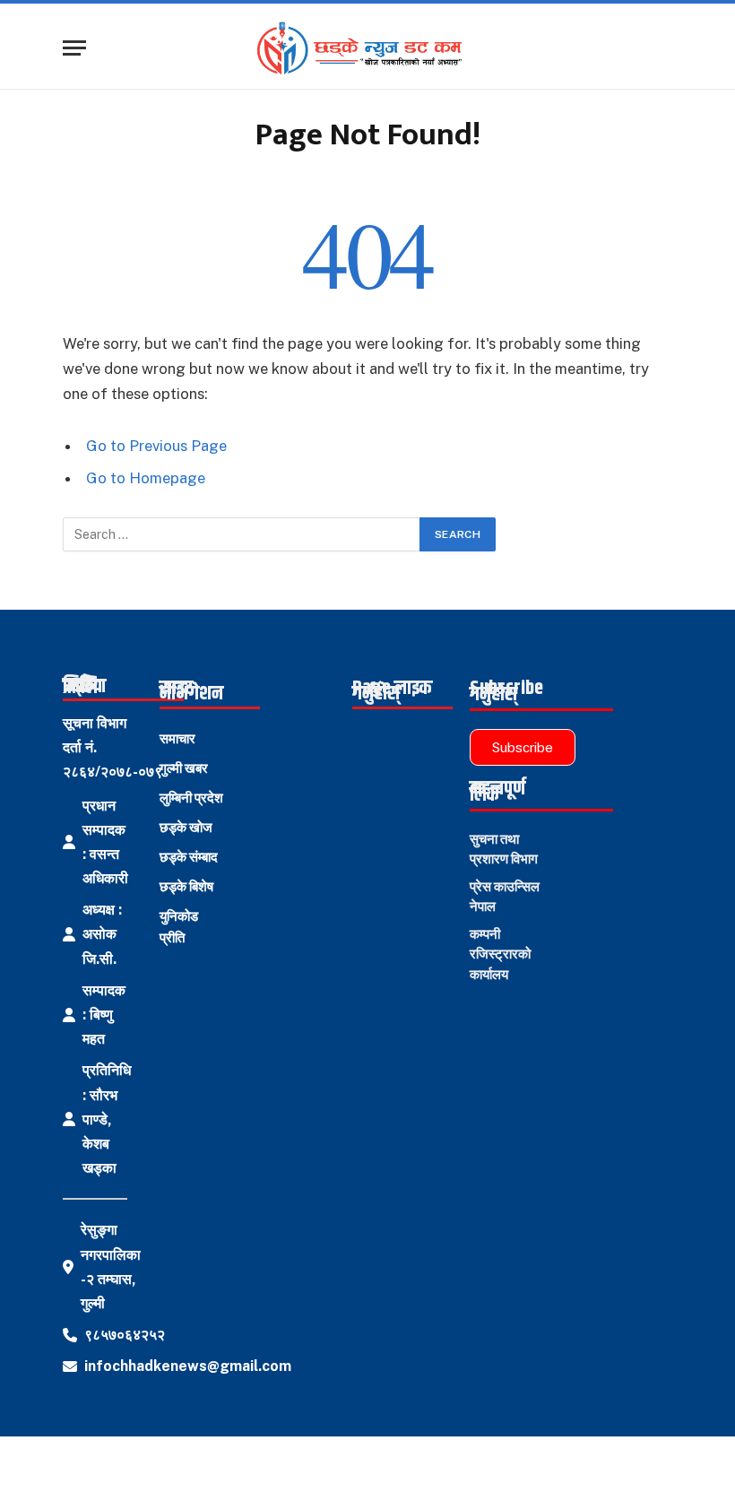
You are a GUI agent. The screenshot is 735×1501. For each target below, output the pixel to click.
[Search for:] (242, 534)
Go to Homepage (145, 478)
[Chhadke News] (368, 48)
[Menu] (74, 48)
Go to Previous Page (156, 446)
